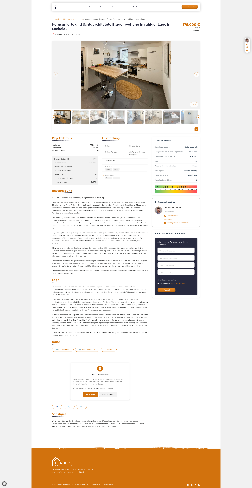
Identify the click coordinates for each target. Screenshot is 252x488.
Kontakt (191, 7)
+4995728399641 (172, 216)
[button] (196, 74)
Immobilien (56, 19)
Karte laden (90, 394)
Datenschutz (108, 485)
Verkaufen (104, 7)
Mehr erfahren (108, 394)
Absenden (167, 290)
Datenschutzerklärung (178, 283)
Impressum (96, 485)
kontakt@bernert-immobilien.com (178, 223)
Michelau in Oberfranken (73, 19)
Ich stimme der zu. (174, 283)
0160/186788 (170, 219)
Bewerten (92, 7)
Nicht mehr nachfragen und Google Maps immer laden (95, 388)
